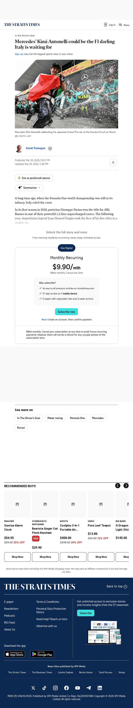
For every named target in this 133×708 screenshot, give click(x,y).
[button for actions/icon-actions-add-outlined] (50, 148)
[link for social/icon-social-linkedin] (100, 688)
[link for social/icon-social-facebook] (66, 688)
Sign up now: (21, 54)
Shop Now (17, 557)
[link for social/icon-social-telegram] (88, 688)
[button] (109, 24)
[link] (22, 24)
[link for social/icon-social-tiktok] (44, 688)
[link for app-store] (15, 654)
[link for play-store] (42, 654)
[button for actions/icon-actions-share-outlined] (113, 162)
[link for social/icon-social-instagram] (55, 688)
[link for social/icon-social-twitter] (33, 688)
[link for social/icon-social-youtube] (77, 688)
